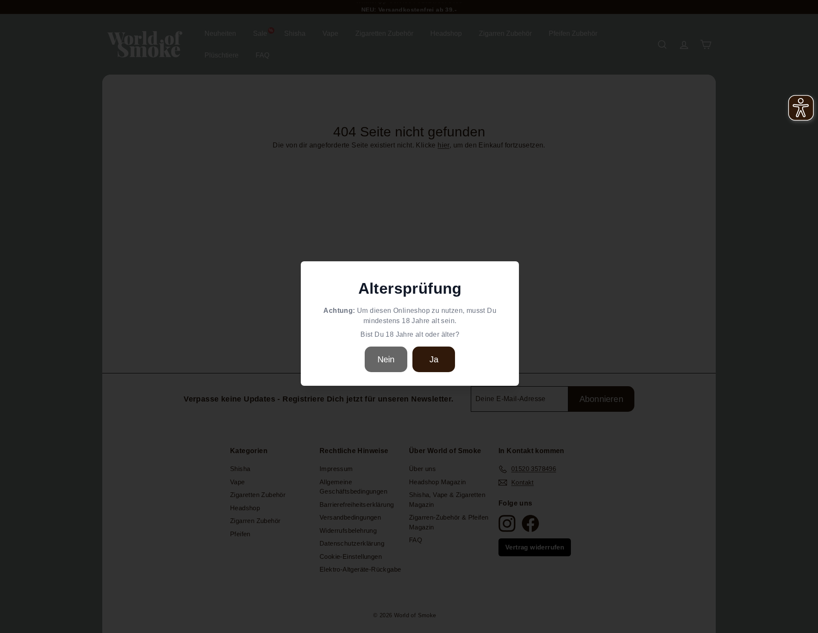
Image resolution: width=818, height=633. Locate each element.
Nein (386, 359)
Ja (433, 359)
